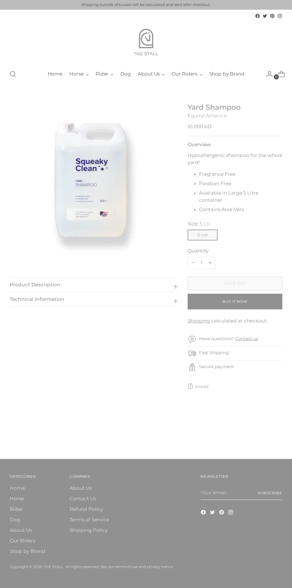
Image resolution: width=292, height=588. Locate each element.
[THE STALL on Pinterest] (272, 16)
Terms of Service (89, 519)
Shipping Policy (89, 530)
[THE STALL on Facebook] (257, 16)
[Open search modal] (13, 74)
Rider (16, 509)
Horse (17, 498)
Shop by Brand (27, 551)
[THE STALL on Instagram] (279, 16)
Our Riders (22, 541)
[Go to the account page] (267, 74)
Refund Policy (86, 509)
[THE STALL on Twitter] (264, 16)
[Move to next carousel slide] (277, 439)
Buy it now (235, 301)
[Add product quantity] (193, 262)
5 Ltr (202, 235)
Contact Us (83, 498)
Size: (199, 223)
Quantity (198, 251)
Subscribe (270, 493)
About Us (21, 530)
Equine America (207, 116)
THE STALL (54, 566)
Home (17, 488)
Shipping (199, 321)
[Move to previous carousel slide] (264, 439)
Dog (15, 519)
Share (202, 386)
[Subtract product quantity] (210, 262)
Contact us (246, 338)
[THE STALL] (146, 42)
